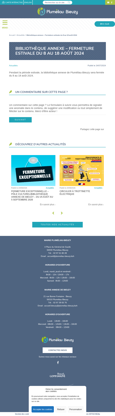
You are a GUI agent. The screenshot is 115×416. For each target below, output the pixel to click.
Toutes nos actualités (57, 224)
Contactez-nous (57, 350)
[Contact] (108, 2)
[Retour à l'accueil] (57, 339)
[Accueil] (57, 11)
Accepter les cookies (42, 409)
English (28, 3)
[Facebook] (111, 2)
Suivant (20, 119)
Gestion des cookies (23, 414)
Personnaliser (75, 409)
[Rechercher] (69, 2)
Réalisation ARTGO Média (89, 414)
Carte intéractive (14, 3)
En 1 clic (104, 24)
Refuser (61, 409)
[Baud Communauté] (57, 374)
